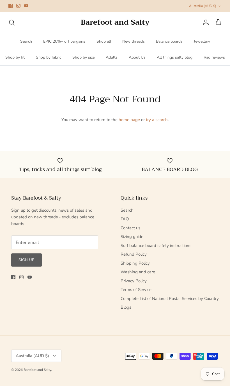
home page (129, 119)
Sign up (26, 259)
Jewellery (202, 41)
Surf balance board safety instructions (156, 245)
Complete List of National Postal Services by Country (170, 298)
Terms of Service (136, 289)
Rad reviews (214, 57)
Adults (112, 57)
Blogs (126, 307)
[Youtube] (26, 6)
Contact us (130, 228)
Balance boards (169, 41)
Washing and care (138, 272)
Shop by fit (15, 57)
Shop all (103, 41)
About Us (137, 57)
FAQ (125, 219)
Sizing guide (132, 236)
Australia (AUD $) (202, 6)
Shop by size (83, 57)
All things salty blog (174, 57)
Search (26, 41)
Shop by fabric (48, 57)
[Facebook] (10, 6)
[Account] (204, 22)
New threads (133, 41)
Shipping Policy (135, 263)
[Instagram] (18, 6)
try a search (157, 119)
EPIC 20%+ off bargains (64, 41)
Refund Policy (134, 254)
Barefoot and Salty (37, 369)
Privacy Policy (134, 281)
